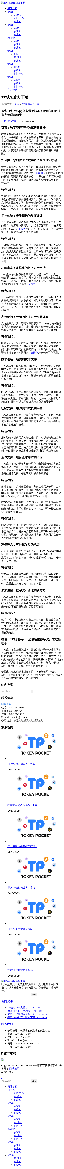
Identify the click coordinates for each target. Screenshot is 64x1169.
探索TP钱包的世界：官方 (21, 887)
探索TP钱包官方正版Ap (20, 970)
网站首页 (12, 8)
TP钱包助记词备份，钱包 (21, 764)
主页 (16, 104)
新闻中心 (19, 18)
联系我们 (7, 1024)
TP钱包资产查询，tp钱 (19, 929)
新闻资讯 (7, 1001)
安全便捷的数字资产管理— (22, 846)
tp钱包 (10, 11)
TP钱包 (18, 57)
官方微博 (12, 89)
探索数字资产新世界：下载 (22, 805)
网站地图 (14, 1068)
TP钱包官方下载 (31, 104)
